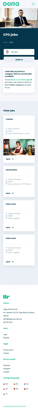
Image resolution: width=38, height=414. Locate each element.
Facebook (6, 365)
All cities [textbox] (14, 52)
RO (17, 384)
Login (5, 334)
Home (5, 42)
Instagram (6, 369)
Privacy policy (8, 350)
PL (7, 394)
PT (27, 389)
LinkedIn (6, 372)
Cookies (6, 353)
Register (6, 338)
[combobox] (22, 52)
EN (7, 384)
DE (17, 389)
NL (27, 384)
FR (6, 389)
